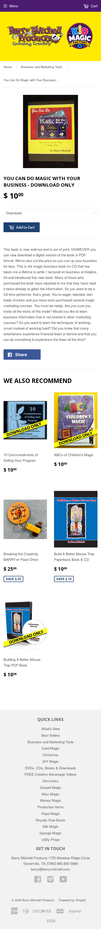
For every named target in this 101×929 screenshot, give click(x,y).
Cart (93, 5)
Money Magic (50, 800)
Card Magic (50, 748)
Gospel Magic (50, 787)
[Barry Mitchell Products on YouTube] (63, 880)
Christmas (50, 754)
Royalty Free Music (51, 819)
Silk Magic (50, 826)
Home (8, 67)
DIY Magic (51, 761)
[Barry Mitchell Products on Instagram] (50, 880)
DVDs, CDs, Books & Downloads (50, 767)
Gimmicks (50, 780)
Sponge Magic (50, 832)
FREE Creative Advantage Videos (50, 774)
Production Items (51, 806)
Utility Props (50, 839)
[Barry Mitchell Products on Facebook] (37, 880)
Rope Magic (50, 813)
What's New (50, 728)
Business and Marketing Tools (41, 67)
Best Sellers (50, 735)
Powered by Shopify (72, 900)
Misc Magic (50, 793)
